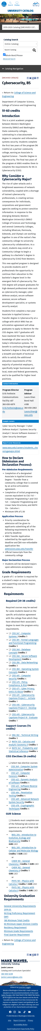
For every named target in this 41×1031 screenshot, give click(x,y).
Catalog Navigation (14, 68)
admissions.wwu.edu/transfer (19, 549)
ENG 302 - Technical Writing (25, 735)
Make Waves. (14, 961)
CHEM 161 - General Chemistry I (19, 862)
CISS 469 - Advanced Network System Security (24, 800)
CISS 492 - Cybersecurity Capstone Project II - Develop (22, 706)
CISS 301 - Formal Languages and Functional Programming (24, 641)
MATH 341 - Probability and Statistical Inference (23, 750)
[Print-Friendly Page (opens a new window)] (35, 78)
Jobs (9, 1020)
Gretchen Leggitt (25, 987)
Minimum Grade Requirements (18, 931)
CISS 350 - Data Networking (25, 662)
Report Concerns (19, 1020)
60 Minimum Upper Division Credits (21, 924)
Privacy (30, 1020)
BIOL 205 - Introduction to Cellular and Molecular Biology (23, 849)
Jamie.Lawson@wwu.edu (11, 977)
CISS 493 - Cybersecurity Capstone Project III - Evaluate (23, 716)
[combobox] (20, 27)
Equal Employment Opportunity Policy (20, 1029)
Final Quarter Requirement (17, 934)
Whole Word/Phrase (14, 55)
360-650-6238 (7, 974)
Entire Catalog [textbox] (11, 44)
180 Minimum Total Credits (16, 920)
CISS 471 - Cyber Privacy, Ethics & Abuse (22, 690)
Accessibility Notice (20, 1025)
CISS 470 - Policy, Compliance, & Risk (18, 683)
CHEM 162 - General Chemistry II (19, 869)
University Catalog (20, 10)
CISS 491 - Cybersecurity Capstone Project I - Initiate (22, 696)
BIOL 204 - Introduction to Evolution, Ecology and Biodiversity (22, 837)
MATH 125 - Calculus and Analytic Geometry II (22, 743)
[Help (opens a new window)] (38, 78)
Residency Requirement (15, 927)
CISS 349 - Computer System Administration (23, 768)
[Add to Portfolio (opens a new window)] (30, 78)
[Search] (34, 50)
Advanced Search (9, 59)
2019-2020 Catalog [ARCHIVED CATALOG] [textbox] (21, 27)
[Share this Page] (33, 78)
